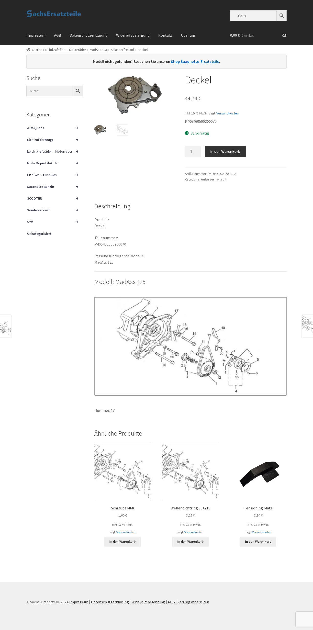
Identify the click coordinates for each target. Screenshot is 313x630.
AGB (57, 35)
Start (36, 49)
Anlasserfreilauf (122, 49)
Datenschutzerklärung (89, 35)
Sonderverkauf (52, 210)
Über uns (188, 35)
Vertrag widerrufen (193, 601)
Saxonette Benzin (52, 186)
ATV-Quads (52, 128)
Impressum (35, 35)
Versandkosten (227, 113)
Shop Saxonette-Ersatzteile (195, 61)
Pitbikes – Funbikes (52, 175)
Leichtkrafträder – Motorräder (52, 151)
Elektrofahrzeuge (52, 139)
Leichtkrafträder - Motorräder (64, 49)
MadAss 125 (98, 49)
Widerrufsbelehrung (133, 35)
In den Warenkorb (225, 151)
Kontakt (165, 35)
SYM (52, 222)
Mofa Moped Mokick (52, 163)
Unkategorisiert (39, 233)
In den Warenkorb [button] (122, 541)
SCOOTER (52, 198)
